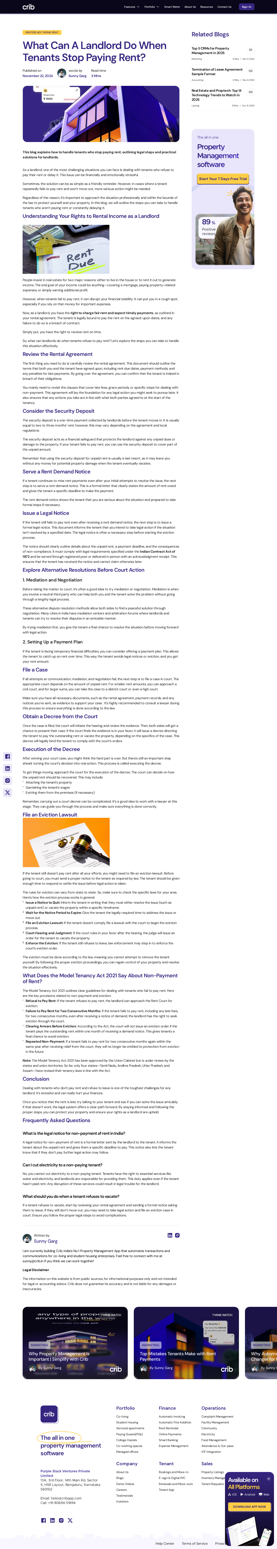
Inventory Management (216, 1478)
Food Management (213, 1440)
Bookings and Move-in (173, 1472)
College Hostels (126, 1440)
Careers (121, 1490)
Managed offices (127, 1452)
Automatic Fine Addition (175, 1422)
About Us (190, 6)
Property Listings (212, 1472)
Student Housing (127, 1422)
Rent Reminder (169, 1428)
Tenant (166, 1464)
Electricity (208, 1434)
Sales (207, 1464)
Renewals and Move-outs (176, 1484)
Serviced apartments (130, 1428)
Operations (213, 1408)
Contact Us (224, 6)
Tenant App (166, 1490)
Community (209, 1428)
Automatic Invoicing (172, 1417)
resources (206, 6)
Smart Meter (172, 6)
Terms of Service (195, 1543)
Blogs (119, 1478)
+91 (51, 1503)
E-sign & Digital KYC (172, 1478)
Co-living (122, 1417)
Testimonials (124, 1496)
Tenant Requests (212, 1484)
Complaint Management (217, 1417)
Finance (167, 1408)
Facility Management (215, 1422)
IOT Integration (211, 1452)
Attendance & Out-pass (217, 1446)
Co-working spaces (129, 1446)
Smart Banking (168, 1440)
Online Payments (170, 1434)
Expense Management (173, 1446)
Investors (122, 1501)
